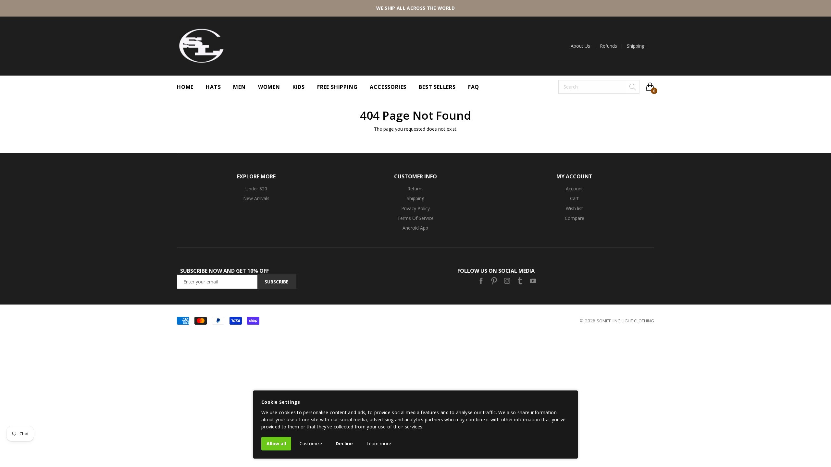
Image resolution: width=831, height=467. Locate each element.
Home (185, 86)
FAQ (473, 86)
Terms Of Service (415, 218)
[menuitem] (583, 46)
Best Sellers (437, 86)
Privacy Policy (415, 208)
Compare (574, 218)
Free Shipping (337, 86)
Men (239, 86)
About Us (580, 46)
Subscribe (277, 282)
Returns (415, 189)
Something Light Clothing (625, 321)
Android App (415, 228)
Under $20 (256, 189)
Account (574, 189)
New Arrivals (256, 198)
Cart (574, 198)
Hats (213, 86)
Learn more (378, 443)
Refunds (608, 46)
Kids (298, 86)
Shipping (635, 46)
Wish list (574, 208)
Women (269, 86)
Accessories (388, 86)
